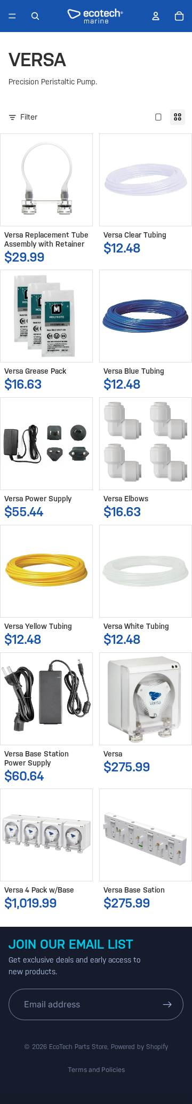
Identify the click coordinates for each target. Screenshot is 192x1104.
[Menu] (12, 16)
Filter (28, 116)
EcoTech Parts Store (78, 1047)
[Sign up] (167, 1004)
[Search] (35, 16)
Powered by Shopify (139, 1047)
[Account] (155, 16)
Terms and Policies (96, 1070)
